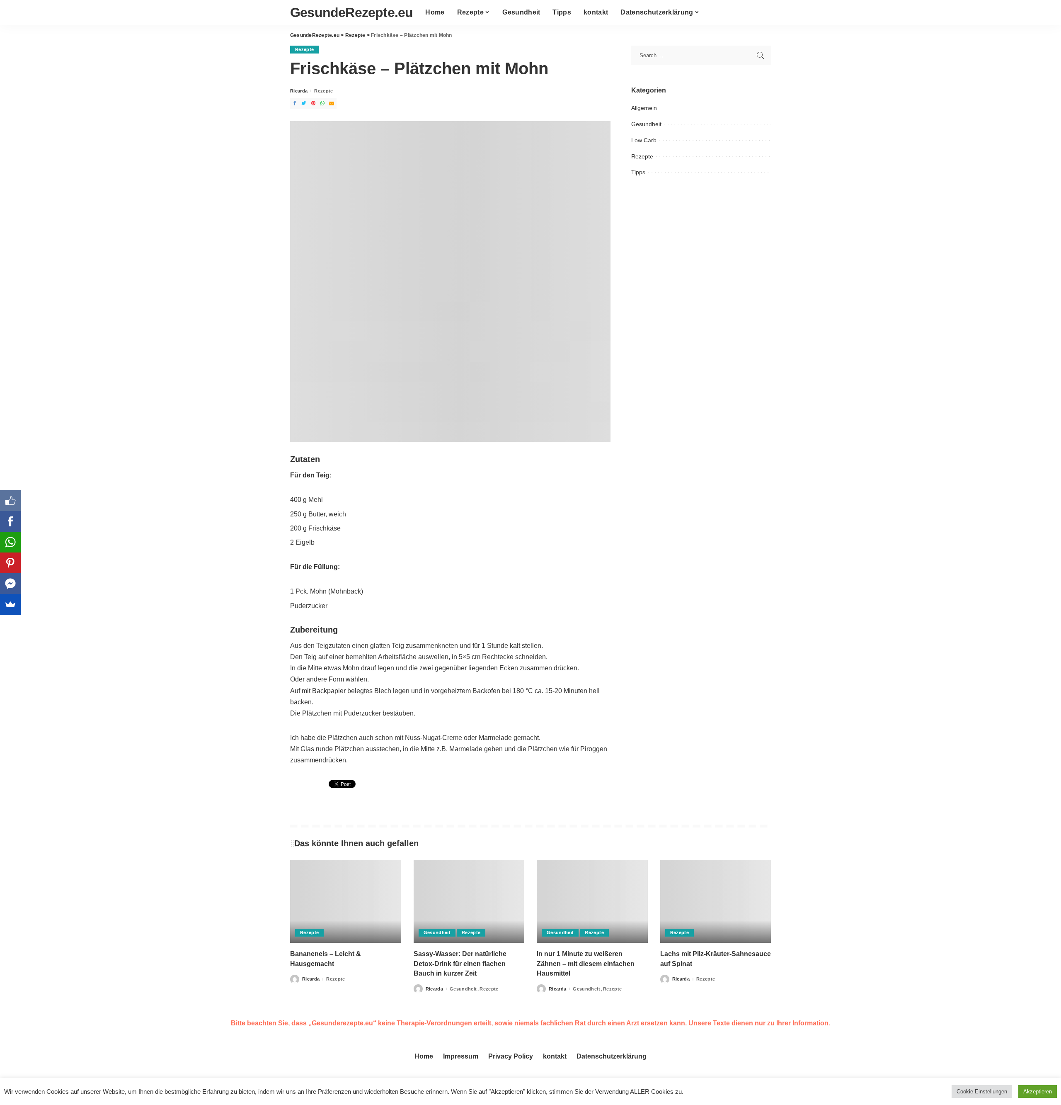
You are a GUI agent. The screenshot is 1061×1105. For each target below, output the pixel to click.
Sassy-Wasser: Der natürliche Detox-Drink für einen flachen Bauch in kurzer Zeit (460, 963)
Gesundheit (646, 124)
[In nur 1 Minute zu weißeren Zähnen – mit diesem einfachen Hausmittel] (592, 901)
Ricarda (299, 91)
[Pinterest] (10, 562)
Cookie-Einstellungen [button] (982, 1091)
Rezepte (304, 49)
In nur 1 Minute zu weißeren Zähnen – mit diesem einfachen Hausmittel (586, 963)
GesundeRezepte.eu (351, 12)
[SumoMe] (10, 604)
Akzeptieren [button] (1037, 1091)
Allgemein (644, 108)
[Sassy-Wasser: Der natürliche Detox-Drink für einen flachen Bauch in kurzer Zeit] (469, 901)
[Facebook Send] (10, 583)
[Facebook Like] (10, 500)
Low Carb (643, 140)
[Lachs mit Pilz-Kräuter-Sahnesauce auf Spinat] (715, 901)
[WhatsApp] (10, 542)
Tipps (638, 172)
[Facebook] (10, 521)
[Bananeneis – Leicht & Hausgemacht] (345, 901)
